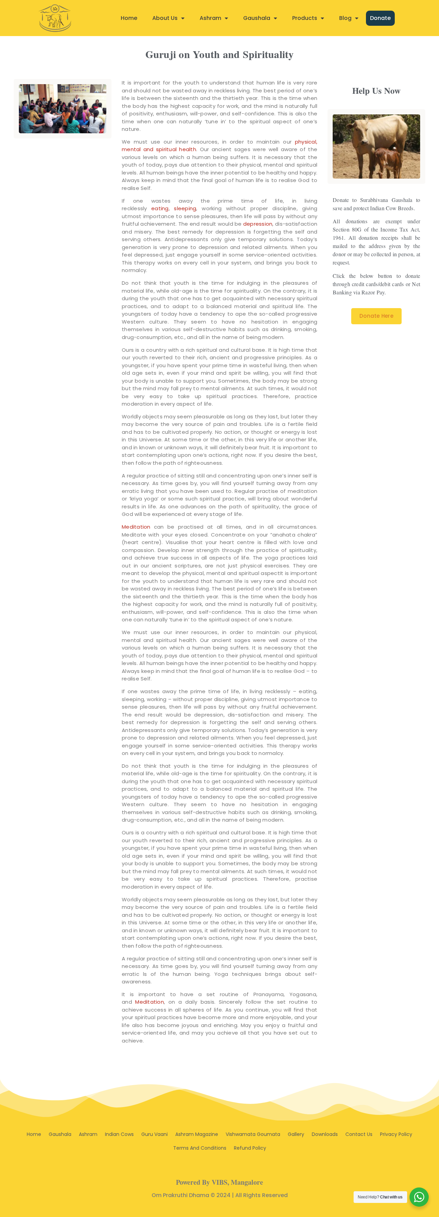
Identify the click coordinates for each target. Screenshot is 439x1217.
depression (258, 223)
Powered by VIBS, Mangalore (219, 1182)
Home (129, 18)
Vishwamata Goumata (253, 1134)
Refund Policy (250, 1148)
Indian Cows (119, 1134)
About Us (165, 18)
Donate (380, 18)
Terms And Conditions (199, 1148)
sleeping (185, 208)
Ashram (210, 18)
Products (304, 18)
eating (160, 208)
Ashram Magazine (196, 1134)
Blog (345, 18)
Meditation (136, 526)
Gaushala (256, 18)
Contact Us (358, 1134)
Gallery (296, 1134)
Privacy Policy (396, 1134)
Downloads (325, 1134)
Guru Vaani (154, 1134)
